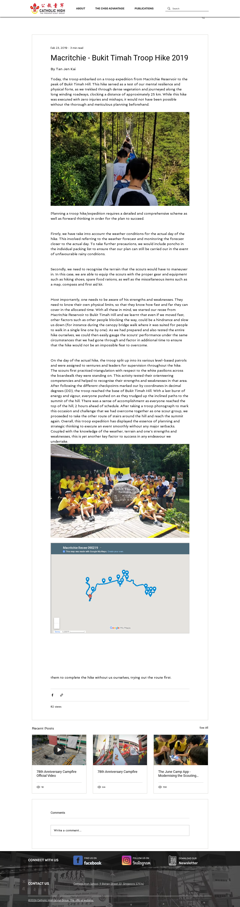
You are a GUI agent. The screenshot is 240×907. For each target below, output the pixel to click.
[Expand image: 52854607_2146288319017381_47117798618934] (120, 491)
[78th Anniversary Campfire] (120, 750)
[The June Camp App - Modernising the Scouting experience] (181, 750)
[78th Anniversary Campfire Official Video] (59, 750)
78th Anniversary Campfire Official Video (56, 774)
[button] (110, 8)
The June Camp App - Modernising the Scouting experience (177, 774)
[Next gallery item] (185, 159)
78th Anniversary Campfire (117, 772)
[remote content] (120, 588)
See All (204, 727)
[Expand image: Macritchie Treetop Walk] (120, 159)
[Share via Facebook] (52, 695)
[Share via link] (61, 695)
